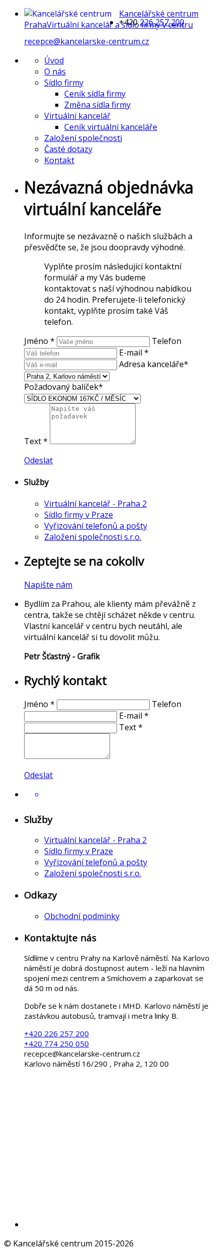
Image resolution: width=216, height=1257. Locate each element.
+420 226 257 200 (56, 1033)
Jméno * (39, 340)
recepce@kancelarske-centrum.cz (86, 41)
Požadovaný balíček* (63, 386)
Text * (36, 441)
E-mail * (134, 352)
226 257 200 (162, 22)
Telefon (166, 340)
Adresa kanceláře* (153, 364)
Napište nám (48, 584)
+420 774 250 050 (56, 1043)
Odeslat (38, 460)
